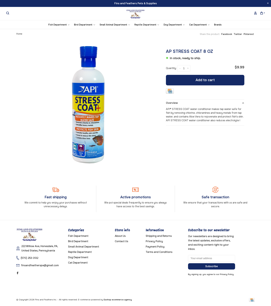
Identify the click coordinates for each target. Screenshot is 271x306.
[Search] (8, 13)
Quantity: (171, 68)
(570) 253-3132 (29, 258)
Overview (172, 103)
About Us (120, 236)
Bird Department (83, 24)
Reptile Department (145, 24)
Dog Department (173, 24)
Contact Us (121, 241)
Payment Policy (155, 246)
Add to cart (205, 80)
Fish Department (57, 24)
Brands (218, 24)
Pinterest (249, 34)
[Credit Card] (170, 92)
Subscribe (211, 266)
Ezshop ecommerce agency (118, 299)
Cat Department (198, 24)
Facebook (226, 34)
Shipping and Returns (159, 236)
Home (19, 33)
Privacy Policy (154, 241)
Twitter (238, 34)
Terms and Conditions (159, 252)
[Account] (256, 13)
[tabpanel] (91, 106)
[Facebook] (17, 273)
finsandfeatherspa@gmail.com (40, 265)
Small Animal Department (113, 24)
